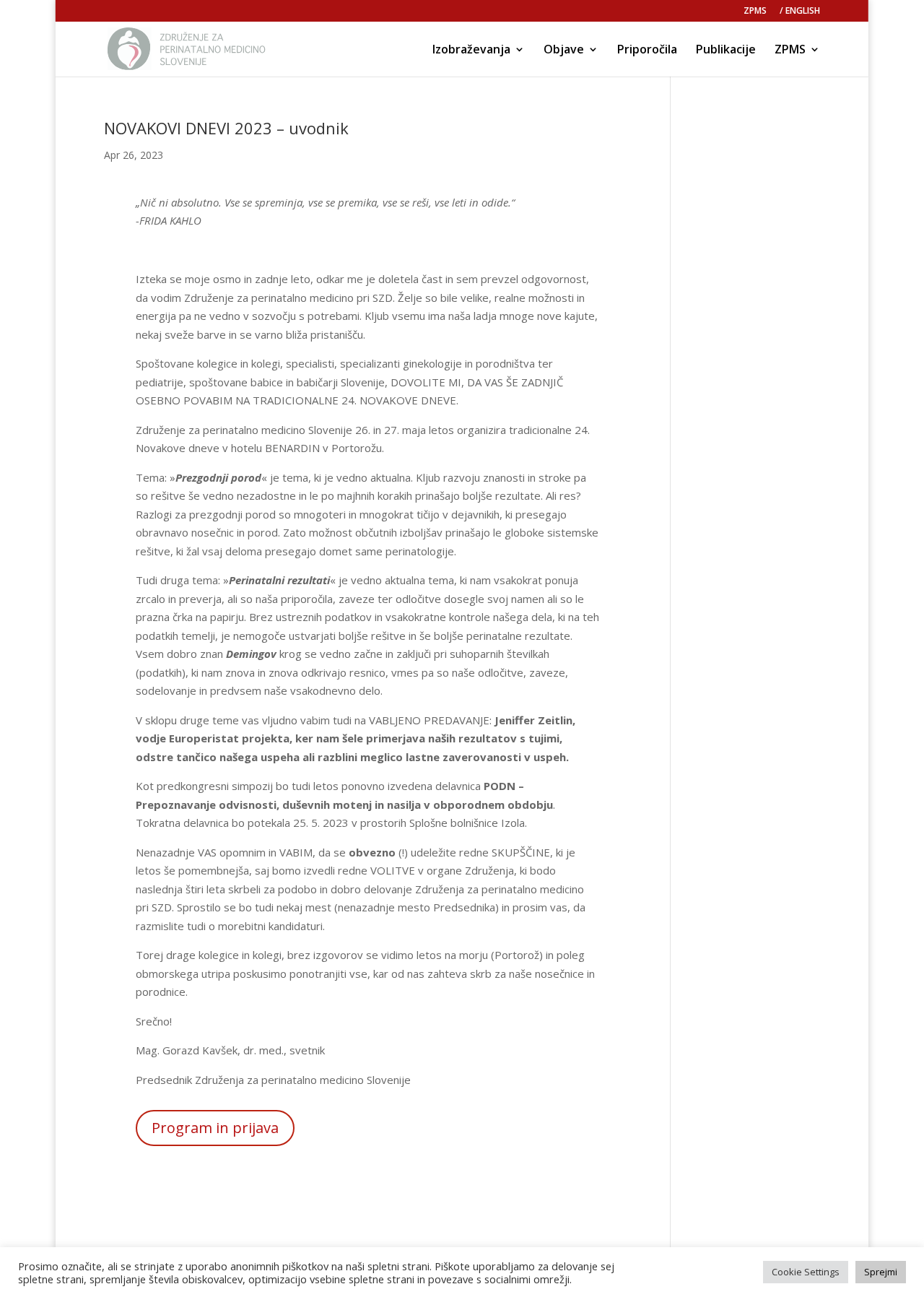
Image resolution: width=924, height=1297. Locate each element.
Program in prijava (215, 1127)
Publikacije (726, 50)
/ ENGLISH (800, 11)
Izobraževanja (471, 50)
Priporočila (647, 50)
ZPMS (755, 11)
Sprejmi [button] (880, 1271)
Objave (564, 50)
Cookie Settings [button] (806, 1271)
